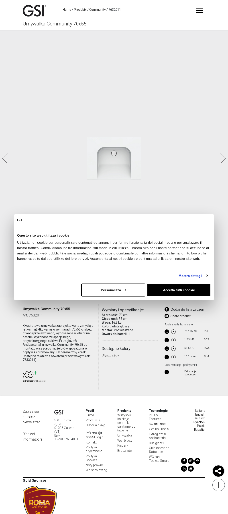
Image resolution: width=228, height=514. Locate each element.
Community (97, 9)
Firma (90, 415)
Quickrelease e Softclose (159, 450)
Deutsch (199, 418)
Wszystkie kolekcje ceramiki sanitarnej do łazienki (126, 422)
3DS (206, 339)
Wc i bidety (124, 440)
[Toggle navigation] (199, 10)
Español (199, 429)
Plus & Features (155, 417)
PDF (206, 331)
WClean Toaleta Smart (159, 458)
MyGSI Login (94, 437)
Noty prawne (95, 465)
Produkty (80, 9)
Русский (199, 422)
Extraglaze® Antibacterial (157, 436)
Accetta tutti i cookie (179, 290)
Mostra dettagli (190, 276)
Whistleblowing (96, 470)
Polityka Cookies (91, 458)
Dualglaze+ (156, 443)
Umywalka (124, 435)
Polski (201, 426)
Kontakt (91, 442)
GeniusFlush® (159, 429)
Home (67, 9)
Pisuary (122, 445)
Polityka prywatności (94, 449)
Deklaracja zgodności (190, 373)
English (200, 414)
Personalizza (111, 290)
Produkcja (93, 420)
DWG (206, 348)
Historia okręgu (96, 425)
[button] (223, 158)
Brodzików (124, 450)
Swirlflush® (157, 424)
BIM (206, 356)
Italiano (200, 410)
